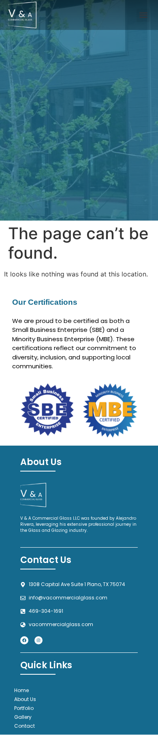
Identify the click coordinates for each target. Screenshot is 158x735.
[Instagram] (38, 640)
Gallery (23, 717)
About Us (25, 699)
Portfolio (24, 708)
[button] (143, 15)
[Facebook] (24, 640)
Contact (24, 725)
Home (21, 690)
